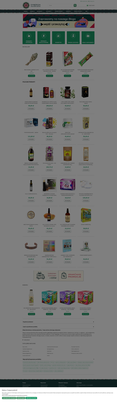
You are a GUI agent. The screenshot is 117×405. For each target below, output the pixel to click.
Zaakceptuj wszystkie (31, 398)
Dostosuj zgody (20, 398)
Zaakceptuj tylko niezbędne (9, 398)
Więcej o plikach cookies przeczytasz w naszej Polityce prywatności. (14, 395)
